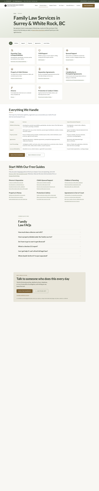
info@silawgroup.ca (18, 1)
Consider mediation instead (23, 295)
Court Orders (46, 43)
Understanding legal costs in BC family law (18, 199)
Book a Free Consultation (17, 155)
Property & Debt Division (16, 78)
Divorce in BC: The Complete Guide (18, 174)
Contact (78, 5)
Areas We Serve (69, 5)
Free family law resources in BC (43, 199)
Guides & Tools (52, 5)
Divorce (12, 97)
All (10, 43)
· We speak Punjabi (87, 1)
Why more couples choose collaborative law (74, 199)
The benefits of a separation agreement (73, 195)
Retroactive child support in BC (43, 185)
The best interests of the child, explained (74, 182)
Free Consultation (88, 5)
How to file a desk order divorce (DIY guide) (18, 189)
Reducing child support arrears (43, 189)
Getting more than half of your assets (17, 195)
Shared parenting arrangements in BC (73, 185)
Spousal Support (69, 60)
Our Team (61, 5)
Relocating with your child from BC (72, 187)
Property (30, 43)
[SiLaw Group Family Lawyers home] (14, 5)
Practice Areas (43, 5)
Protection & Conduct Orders (44, 97)
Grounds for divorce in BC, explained (17, 187)
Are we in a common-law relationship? (73, 197)
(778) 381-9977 (8, 1)
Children (16, 43)
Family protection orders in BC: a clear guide (46, 195)
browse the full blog (14, 176)
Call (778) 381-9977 (41, 291)
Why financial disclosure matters (16, 197)
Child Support (41, 60)
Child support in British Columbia (44, 182)
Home (36, 5)
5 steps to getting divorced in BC (16, 182)
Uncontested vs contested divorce (16, 185)
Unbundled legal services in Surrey (72, 201)
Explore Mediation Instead (34, 155)
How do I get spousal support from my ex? (46, 187)
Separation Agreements (43, 78)
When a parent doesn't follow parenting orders (47, 197)
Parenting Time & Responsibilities (18, 61)
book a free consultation (38, 30)
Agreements (38, 43)
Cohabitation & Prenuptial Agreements (75, 80)
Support (23, 43)
